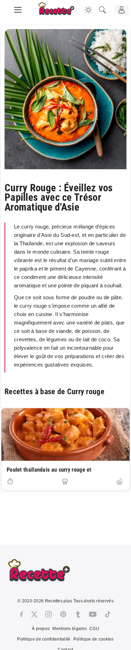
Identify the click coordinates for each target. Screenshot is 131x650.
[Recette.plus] (61, 12)
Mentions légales (69, 628)
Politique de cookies (93, 639)
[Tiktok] (108, 614)
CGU (94, 628)
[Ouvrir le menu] (18, 9)
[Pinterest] (63, 614)
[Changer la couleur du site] (88, 10)
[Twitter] (34, 614)
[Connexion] (122, 10)
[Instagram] (48, 614)
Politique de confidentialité (43, 639)
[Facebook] (21, 614)
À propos (41, 628)
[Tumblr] (78, 614)
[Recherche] (102, 10)
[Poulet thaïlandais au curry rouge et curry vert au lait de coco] (65, 434)
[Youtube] (93, 614)
